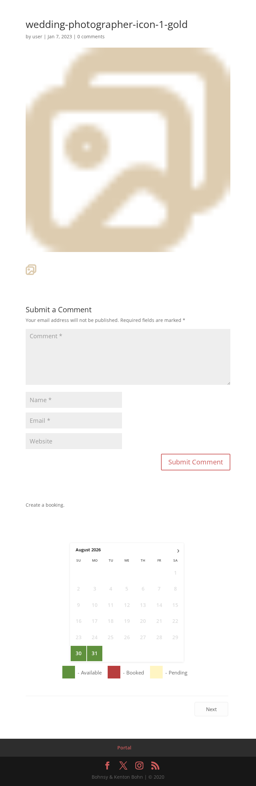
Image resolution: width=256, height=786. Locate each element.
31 (95, 653)
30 (79, 653)
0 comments (91, 36)
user (37, 36)
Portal (124, 747)
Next (211, 709)
